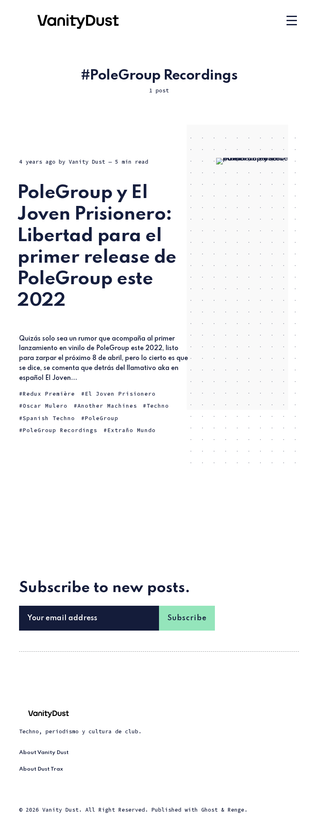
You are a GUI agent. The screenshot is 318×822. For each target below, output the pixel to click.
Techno (158, 405)
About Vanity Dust (44, 752)
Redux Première (49, 393)
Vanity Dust (87, 161)
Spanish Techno (49, 418)
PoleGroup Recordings (60, 430)
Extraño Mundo (131, 430)
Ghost (209, 809)
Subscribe (187, 618)
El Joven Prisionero (120, 393)
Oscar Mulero (45, 405)
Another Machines (107, 405)
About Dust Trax (41, 769)
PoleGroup (101, 418)
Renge (236, 809)
